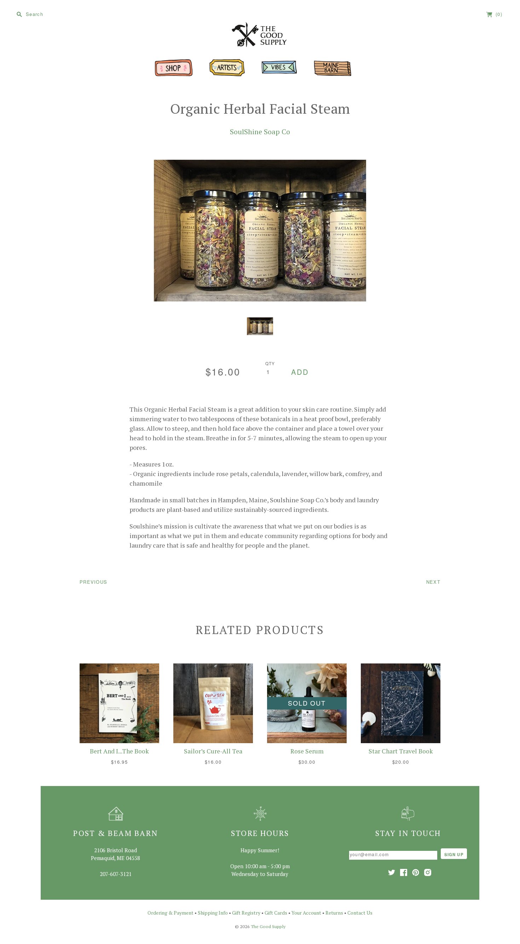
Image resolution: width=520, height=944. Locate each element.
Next (433, 581)
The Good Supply (268, 926)
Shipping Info (213, 912)
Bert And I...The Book (119, 751)
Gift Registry (246, 912)
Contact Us (359, 912)
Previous (93, 581)
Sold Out (306, 702)
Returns (334, 912)
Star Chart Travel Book (401, 751)
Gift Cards (276, 912)
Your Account (306, 912)
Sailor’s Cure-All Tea (213, 751)
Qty (270, 363)
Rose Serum (307, 751)
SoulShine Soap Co (260, 131)
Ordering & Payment (170, 912)
